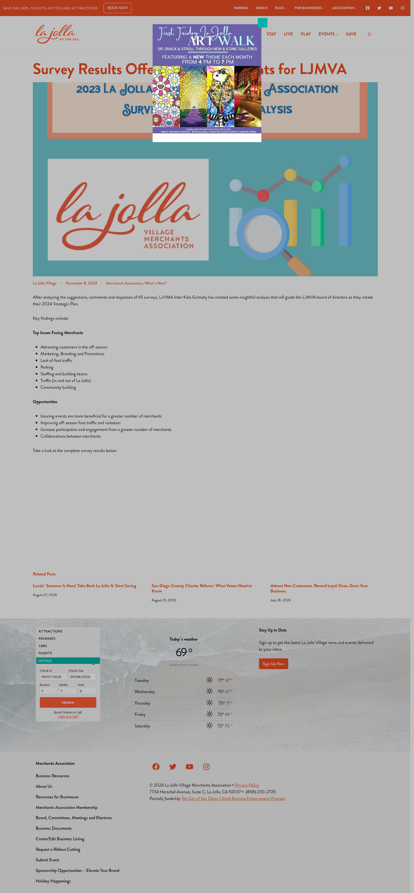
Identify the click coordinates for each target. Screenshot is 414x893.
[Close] (262, 23)
